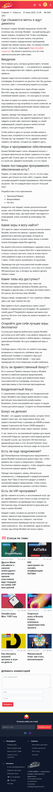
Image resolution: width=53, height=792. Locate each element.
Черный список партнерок (12, 756)
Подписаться (44, 727)
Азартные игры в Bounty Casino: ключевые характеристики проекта (36, 621)
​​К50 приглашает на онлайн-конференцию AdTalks (35, 568)
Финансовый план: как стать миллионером (35, 657)
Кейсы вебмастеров (14, 748)
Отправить (8, 704)
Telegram (13, 780)
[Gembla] (6, 6)
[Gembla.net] (38, 765)
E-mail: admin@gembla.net (16, 767)
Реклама (10, 783)
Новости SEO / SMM (14, 751)
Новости (17, 12)
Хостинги (35, 755)
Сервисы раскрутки (38, 748)
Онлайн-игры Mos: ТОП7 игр (9, 615)
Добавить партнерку (14, 770)
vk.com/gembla (15, 777)
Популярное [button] (10, 741)
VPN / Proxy (36, 751)
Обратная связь (12, 773)
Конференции (12, 745)
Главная (5, 12)
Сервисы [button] (34, 741)
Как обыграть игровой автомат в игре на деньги (9, 658)
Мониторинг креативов (39, 745)
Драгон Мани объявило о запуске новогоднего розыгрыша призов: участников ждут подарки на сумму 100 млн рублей (8, 575)
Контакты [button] (9, 763)
